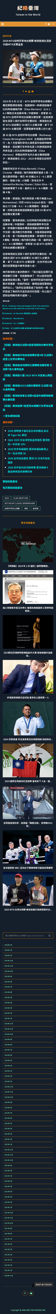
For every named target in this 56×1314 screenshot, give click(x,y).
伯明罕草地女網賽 (12, 508)
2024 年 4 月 (8, 1066)
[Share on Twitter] (26, 91)
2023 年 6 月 (8, 1118)
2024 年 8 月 (8, 1045)
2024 (6, 498)
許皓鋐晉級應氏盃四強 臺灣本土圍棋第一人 (28, 697)
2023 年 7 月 (8, 1113)
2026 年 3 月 (8, 945)
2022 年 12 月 (8, 1150)
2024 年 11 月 (8, 1029)
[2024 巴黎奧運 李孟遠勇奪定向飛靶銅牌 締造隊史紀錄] (28, 718)
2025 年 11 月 (8, 966)
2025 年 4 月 (8, 1003)
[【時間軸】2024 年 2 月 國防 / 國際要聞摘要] (28, 545)
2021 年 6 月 (8, 1244)
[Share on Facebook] (23, 91)
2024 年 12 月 (8, 1024)
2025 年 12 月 (8, 961)
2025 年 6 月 (8, 992)
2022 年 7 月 (8, 1176)
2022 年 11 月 (8, 1155)
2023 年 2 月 (8, 1139)
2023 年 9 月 (8, 1102)
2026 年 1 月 (8, 955)
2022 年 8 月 (8, 1171)
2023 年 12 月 (8, 1087)
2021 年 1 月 (8, 1270)
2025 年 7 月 (8, 987)
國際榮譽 (7, 36)
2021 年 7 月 (8, 1239)
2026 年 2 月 (8, 950)
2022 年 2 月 (8, 1202)
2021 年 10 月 (8, 1223)
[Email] (49, 24)
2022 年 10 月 (8, 1160)
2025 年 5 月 (8, 997)
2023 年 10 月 (8, 1097)
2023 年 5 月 (8, 1123)
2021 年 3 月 (8, 1260)
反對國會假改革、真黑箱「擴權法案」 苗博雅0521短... (28, 824)
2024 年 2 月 (8, 1076)
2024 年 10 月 (8, 1034)
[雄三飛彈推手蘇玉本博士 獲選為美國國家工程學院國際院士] (28, 587)
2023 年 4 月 (8, 1129)
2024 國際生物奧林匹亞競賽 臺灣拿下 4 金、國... (28, 781)
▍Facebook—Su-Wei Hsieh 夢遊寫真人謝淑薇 (20, 313)
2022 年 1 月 (8, 1207)
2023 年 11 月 (8, 1092)
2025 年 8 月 (8, 982)
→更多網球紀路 (11, 416)
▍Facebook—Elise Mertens (13, 318)
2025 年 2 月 (8, 1013)
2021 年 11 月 (8, 1218)
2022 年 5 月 (8, 1186)
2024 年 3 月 (8, 1071)
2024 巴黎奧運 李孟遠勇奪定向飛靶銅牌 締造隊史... (28, 739)
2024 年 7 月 (8, 1050)
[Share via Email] (32, 91)
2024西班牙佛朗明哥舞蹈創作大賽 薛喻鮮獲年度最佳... (28, 654)
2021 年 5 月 (8, 1249)
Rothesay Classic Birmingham (19, 503)
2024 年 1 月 (8, 1081)
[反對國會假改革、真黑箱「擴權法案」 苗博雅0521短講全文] (28, 802)
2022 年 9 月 (8, 1165)
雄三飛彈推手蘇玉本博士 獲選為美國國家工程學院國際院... (28, 609)
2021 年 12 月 (8, 1213)
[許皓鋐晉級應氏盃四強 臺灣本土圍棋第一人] (28, 677)
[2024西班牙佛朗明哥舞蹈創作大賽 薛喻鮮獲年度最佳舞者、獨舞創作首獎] (28, 632)
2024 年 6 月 (8, 1055)
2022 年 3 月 (8, 1197)
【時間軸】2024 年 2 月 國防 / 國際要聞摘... (28, 566)
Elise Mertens (20, 498)
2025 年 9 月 (8, 976)
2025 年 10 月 (8, 971)
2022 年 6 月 (8, 1181)
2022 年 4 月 (8, 1192)
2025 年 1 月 (8, 1018)
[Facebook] (46, 24)
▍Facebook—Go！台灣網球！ (14, 323)
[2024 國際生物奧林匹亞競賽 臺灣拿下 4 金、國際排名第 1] (28, 760)
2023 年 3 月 (8, 1134)
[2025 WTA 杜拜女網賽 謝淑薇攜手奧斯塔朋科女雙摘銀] (28, 889)
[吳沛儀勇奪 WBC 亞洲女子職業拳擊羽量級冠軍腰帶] (28, 847)
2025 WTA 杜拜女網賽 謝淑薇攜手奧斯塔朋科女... (28, 909)
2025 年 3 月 (8, 1008)
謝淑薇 (35, 508)
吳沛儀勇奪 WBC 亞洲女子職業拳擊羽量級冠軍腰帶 (28, 867)
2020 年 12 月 (8, 1276)
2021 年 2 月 (8, 1265)
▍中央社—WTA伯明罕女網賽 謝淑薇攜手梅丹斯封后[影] (23, 328)
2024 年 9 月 (8, 1039)
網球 (26, 508)
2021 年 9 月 (8, 1228)
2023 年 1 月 (8, 1144)
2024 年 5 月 (8, 1060)
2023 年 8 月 (8, 1108)
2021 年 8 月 (8, 1234)
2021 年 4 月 (8, 1255)
